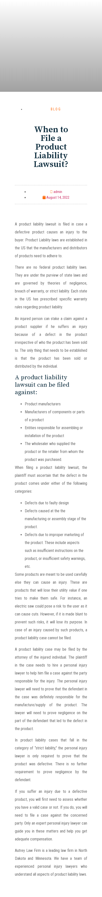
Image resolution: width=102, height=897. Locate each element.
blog (56, 109)
